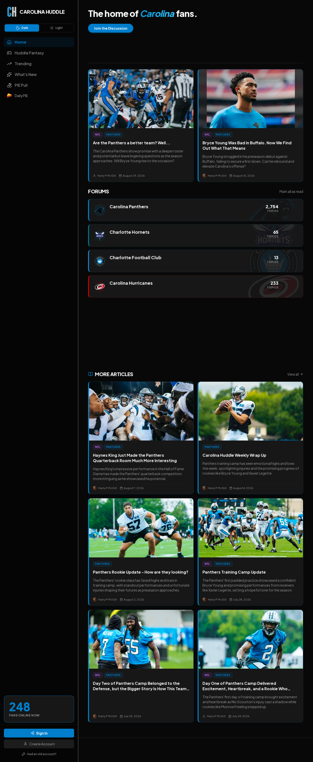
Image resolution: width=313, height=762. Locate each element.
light (59, 28)
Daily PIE (21, 95)
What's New (26, 74)
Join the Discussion (110, 28)
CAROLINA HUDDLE (42, 12)
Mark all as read (291, 191)
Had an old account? (41, 754)
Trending (23, 63)
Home (20, 42)
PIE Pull (21, 85)
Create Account (42, 744)
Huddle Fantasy (29, 52)
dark (25, 28)
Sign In (42, 733)
